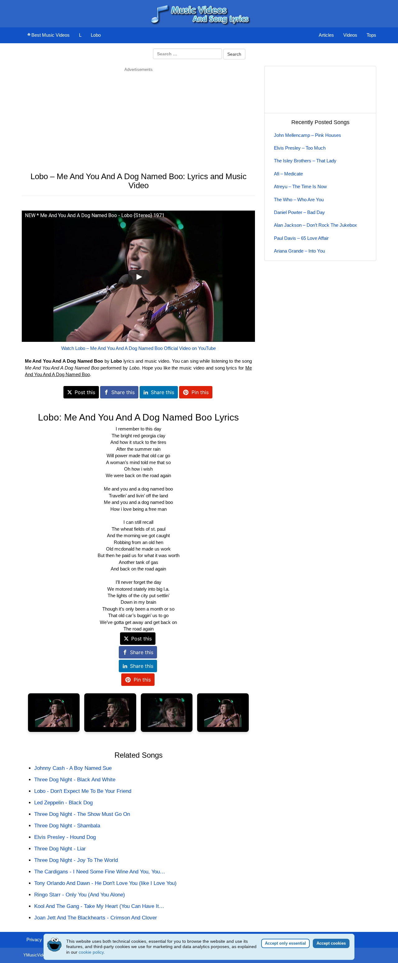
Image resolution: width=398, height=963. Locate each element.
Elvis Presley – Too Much (300, 148)
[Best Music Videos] (199, 13)
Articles (326, 35)
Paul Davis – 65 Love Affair (301, 238)
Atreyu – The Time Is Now (300, 186)
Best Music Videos (50, 35)
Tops (371, 35)
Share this (123, 392)
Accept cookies (331, 943)
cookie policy (91, 952)
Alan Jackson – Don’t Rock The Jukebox (315, 225)
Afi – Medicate (288, 173)
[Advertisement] (138, 116)
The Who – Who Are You (299, 199)
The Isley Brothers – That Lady (305, 160)
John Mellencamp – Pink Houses (307, 135)
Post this (85, 392)
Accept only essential (285, 943)
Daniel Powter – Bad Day (299, 212)
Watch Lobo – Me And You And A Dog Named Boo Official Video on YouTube (138, 348)
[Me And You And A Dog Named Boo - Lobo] (54, 712)
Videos (350, 35)
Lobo (96, 35)
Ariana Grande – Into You (299, 251)
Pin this (200, 392)
